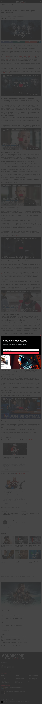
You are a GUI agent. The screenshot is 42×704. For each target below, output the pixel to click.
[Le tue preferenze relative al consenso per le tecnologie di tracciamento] (2, 702)
